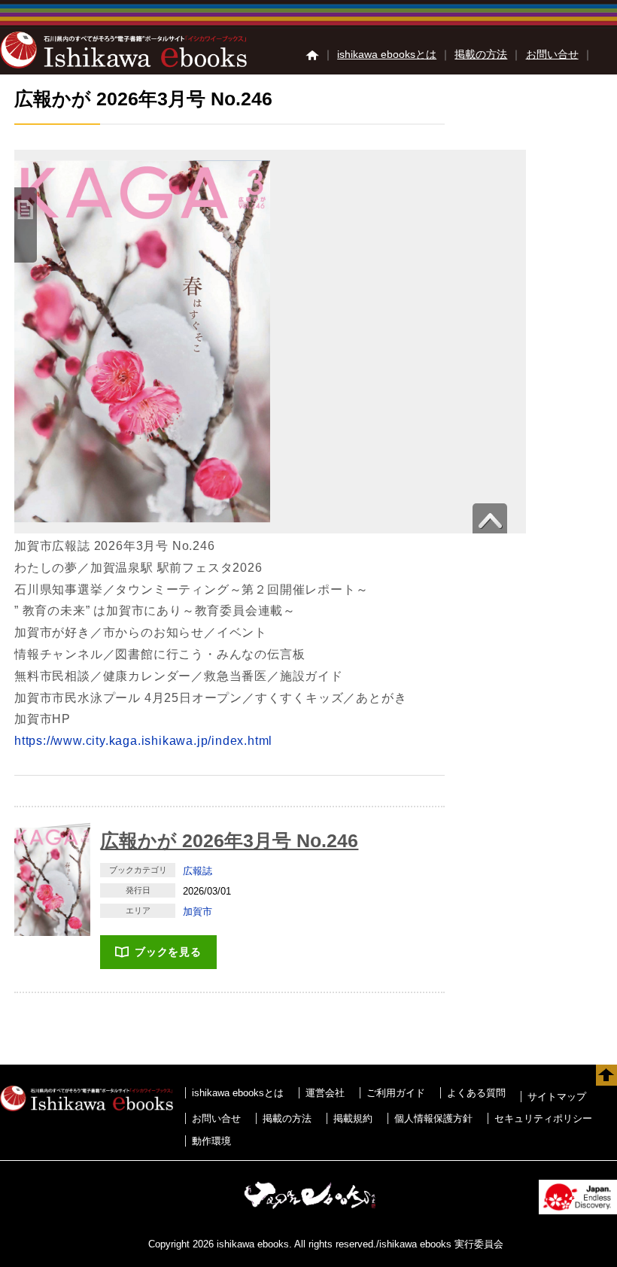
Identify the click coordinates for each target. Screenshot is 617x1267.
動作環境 (211, 1141)
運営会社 (325, 1092)
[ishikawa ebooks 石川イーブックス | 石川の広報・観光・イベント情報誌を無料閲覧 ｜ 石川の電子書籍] (123, 64)
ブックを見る (168, 952)
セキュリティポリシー (543, 1118)
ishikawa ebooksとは (386, 54)
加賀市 (197, 911)
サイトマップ (556, 1096)
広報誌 (197, 871)
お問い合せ (552, 54)
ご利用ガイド (395, 1092)
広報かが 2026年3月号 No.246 (229, 840)
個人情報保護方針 (433, 1118)
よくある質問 (476, 1092)
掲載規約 (352, 1118)
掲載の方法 (480, 54)
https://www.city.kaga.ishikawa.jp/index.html (143, 740)
